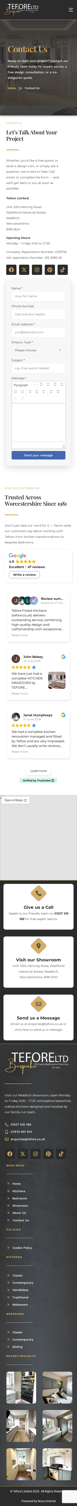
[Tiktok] (63, 270)
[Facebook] (11, 270)
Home (12, 88)
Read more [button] (20, 635)
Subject (18, 360)
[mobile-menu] (66, 9)
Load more (38, 771)
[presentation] (24, 385)
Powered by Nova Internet (38, 1501)
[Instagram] (37, 270)
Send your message (38, 455)
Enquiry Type (22, 342)
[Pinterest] (50, 270)
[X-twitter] (24, 270)
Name (17, 288)
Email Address (23, 324)
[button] (24, 385)
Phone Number (23, 306)
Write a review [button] (24, 575)
